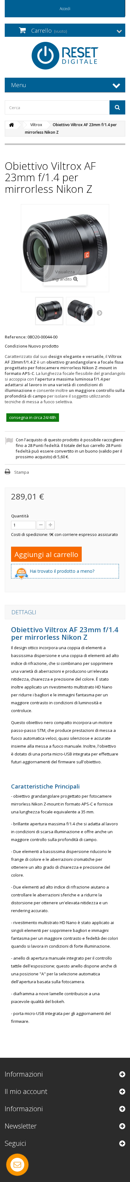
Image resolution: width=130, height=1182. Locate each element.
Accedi (65, 8)
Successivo (100, 312)
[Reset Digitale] (65, 56)
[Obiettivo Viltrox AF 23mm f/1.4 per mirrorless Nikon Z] (49, 311)
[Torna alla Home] (11, 125)
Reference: (16, 337)
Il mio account (26, 1091)
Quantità (20, 516)
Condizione (16, 346)
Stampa (21, 472)
